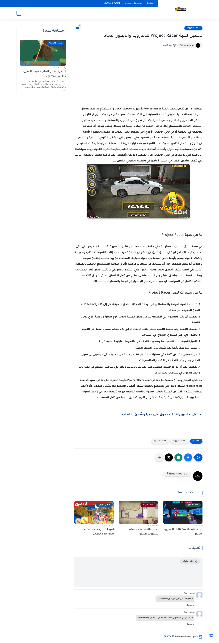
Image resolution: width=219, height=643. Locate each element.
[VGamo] (180, 9)
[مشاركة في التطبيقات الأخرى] (159, 457)
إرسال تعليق (190, 561)
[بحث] (19, 13)
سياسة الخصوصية (133, 3)
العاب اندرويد (193, 28)
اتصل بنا (150, 3)
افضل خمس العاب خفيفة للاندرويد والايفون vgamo (43, 74)
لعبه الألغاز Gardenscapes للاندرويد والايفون (98, 532)
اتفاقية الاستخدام (112, 3)
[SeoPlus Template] (200, 636)
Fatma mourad (187, 45)
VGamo (168, 636)
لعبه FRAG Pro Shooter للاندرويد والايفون (183, 532)
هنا (96, 397)
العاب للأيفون (160, 441)
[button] (188, 457)
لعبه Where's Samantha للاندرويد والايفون (143, 532)
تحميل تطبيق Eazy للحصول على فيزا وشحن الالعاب (162, 415)
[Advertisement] (138, 72)
